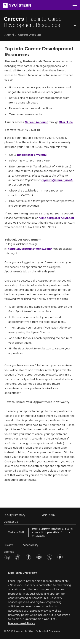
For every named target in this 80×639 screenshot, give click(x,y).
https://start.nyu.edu (32, 154)
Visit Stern (48, 515)
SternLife (66, 122)
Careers (15, 19)
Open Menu (75, 25)
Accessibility (30, 545)
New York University (22, 572)
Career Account (36, 122)
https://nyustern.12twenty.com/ (30, 248)
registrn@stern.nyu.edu (57, 180)
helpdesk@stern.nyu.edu (56, 218)
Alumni (9, 34)
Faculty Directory (14, 515)
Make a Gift (16, 532)
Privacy (8, 545)
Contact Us (11, 521)
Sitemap (9, 551)
